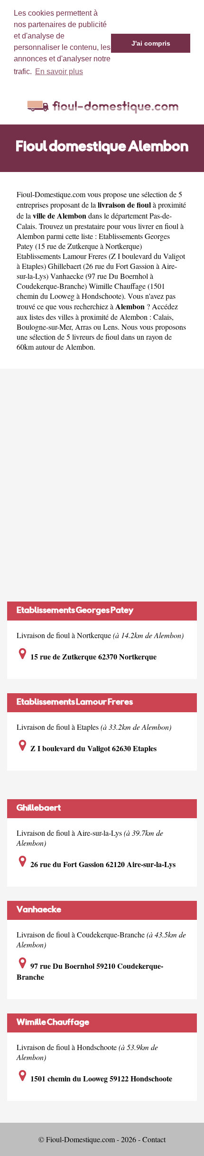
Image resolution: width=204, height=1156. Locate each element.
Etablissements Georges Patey (75, 611)
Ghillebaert (39, 808)
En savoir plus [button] (59, 71)
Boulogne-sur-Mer (44, 327)
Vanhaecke (39, 910)
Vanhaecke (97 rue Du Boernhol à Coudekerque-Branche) (85, 281)
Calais (162, 317)
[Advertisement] (102, 485)
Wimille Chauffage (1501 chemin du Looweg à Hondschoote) (91, 291)
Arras (83, 327)
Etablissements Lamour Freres (75, 703)
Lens (110, 327)
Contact (154, 1139)
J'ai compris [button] (150, 43)
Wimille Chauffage (53, 1023)
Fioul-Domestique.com (51, 194)
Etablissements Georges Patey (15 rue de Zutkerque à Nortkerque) (93, 241)
